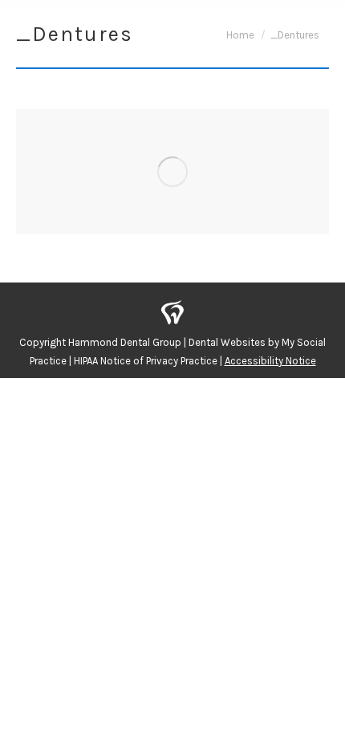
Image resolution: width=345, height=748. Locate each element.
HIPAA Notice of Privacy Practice (145, 361)
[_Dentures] (172, 171)
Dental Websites (227, 342)
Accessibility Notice (270, 361)
